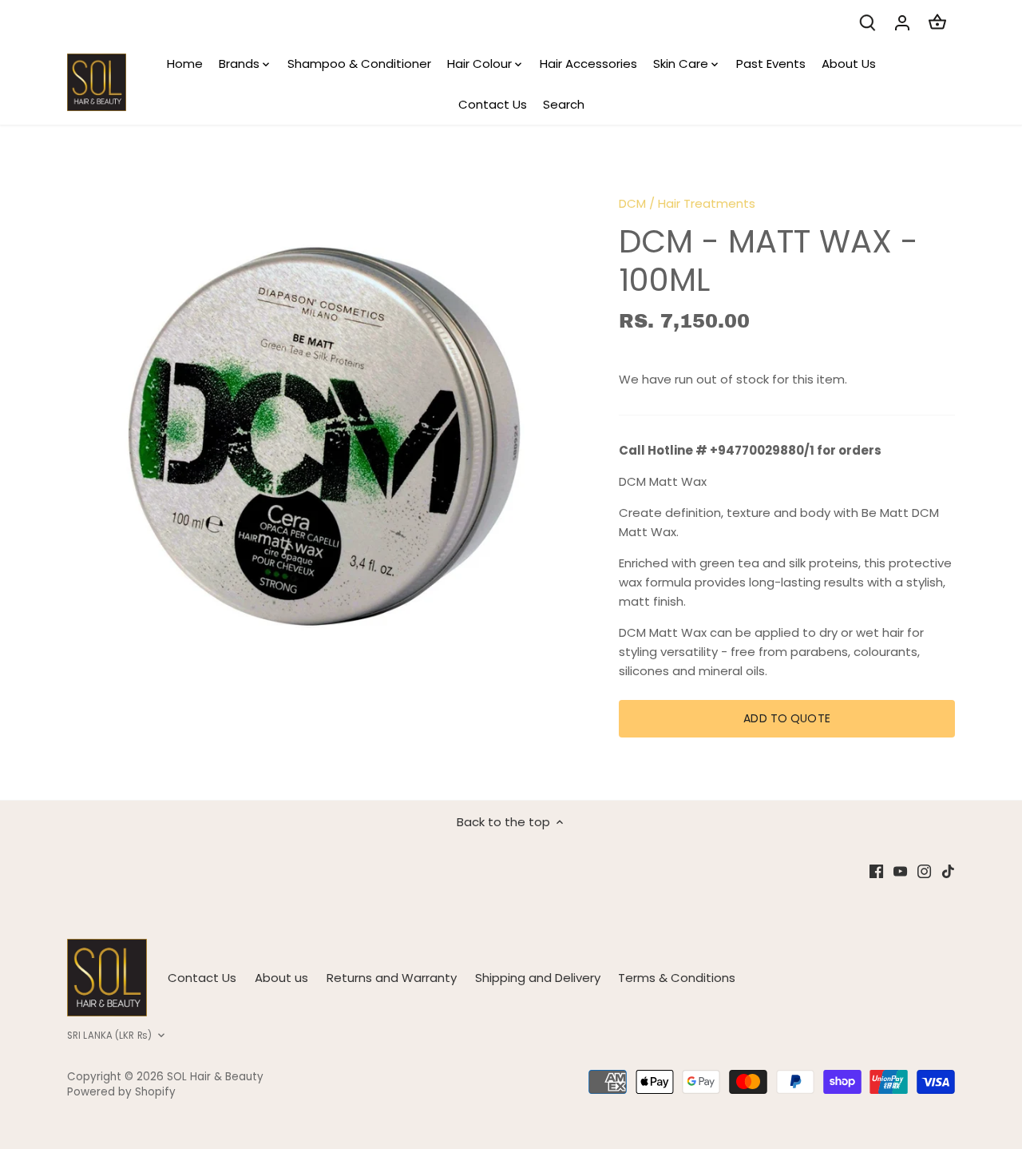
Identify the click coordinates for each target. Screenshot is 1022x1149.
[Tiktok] (828, 1071)
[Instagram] (804, 1071)
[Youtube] (780, 1071)
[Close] (967, 865)
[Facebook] (756, 1071)
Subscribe (913, 1021)
